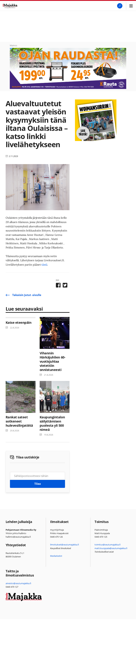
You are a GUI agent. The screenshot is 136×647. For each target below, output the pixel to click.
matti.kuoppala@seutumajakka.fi (111, 548)
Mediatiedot (56, 555)
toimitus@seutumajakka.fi (108, 544)
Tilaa (37, 484)
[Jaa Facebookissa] (58, 286)
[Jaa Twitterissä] (65, 286)
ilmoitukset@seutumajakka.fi (64, 544)
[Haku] (119, 5)
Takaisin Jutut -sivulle (26, 295)
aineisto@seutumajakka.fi (18, 583)
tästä (44, 264)
